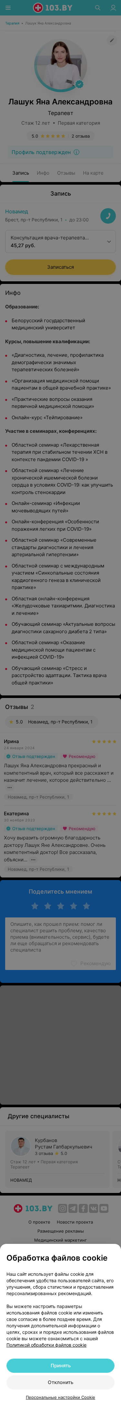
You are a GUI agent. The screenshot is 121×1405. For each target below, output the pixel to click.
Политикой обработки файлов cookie (46, 1345)
